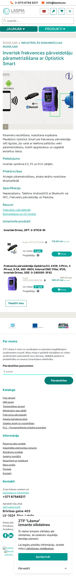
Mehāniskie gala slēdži (14, 410)
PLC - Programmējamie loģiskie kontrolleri (24, 427)
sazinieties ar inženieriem (16, 492)
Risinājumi (10, 42)
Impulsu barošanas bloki (15, 419)
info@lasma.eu (56, 2)
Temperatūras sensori (14, 406)
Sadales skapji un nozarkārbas (18, 423)
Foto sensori (9, 397)
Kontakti (7, 473)
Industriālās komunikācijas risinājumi (32, 44)
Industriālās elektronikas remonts (20, 447)
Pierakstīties (59, 380)
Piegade (7, 469)
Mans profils (9, 464)
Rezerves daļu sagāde (14, 443)
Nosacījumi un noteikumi (15, 460)
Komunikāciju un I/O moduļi (19, 214)
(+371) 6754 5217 (26, 2)
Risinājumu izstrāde (13, 452)
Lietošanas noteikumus (40, 548)
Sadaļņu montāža (12, 456)
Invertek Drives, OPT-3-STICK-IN (24, 230)
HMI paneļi (8, 402)
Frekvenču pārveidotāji (17, 210)
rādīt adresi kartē (11, 507)
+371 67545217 (14, 496)
